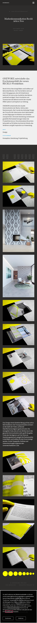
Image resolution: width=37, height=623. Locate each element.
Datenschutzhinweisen (13, 608)
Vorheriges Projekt (19, 583)
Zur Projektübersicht (19, 11)
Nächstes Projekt (26, 585)
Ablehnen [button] (20, 618)
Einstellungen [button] (9, 611)
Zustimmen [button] (8, 618)
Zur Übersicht (11, 585)
